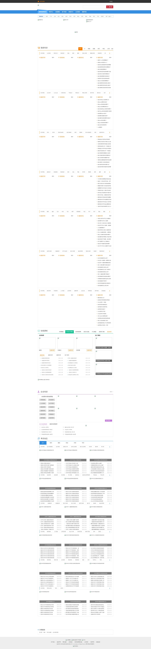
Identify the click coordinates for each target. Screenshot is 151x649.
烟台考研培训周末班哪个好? (103, 164)
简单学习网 (101, 331)
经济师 (90, 446)
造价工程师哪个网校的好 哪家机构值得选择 (72, 522)
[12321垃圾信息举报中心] (83, 639)
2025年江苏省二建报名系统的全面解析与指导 (47, 520)
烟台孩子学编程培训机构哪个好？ (104, 244)
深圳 (47, 16)
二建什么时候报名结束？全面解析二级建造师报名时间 (47, 524)
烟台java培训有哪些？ (102, 120)
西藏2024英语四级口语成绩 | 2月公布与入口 (97, 580)
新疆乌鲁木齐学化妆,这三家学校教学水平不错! (104, 202)
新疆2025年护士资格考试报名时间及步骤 (72, 499)
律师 (44, 632)
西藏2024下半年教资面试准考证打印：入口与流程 (72, 552)
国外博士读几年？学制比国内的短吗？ (97, 610)
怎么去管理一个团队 (102, 302)
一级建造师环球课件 (45, 360)
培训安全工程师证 (45, 367)
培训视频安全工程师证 (73, 362)
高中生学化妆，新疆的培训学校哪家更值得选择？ (104, 195)
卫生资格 (63, 475)
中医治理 (102, 475)
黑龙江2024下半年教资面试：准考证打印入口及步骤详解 (72, 548)
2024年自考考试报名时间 (75, 601)
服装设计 (49, 172)
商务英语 (62, 53)
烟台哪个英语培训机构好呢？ (104, 78)
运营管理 (69, 290)
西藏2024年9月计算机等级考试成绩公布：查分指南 (47, 552)
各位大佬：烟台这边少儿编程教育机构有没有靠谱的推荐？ (104, 223)
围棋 (104, 211)
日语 (88, 559)
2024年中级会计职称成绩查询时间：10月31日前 (72, 471)
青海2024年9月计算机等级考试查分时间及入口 (47, 554)
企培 (108, 48)
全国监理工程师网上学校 (73, 374)
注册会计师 (65, 446)
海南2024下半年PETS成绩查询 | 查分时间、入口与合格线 (47, 578)
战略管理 (76, 290)
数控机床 (62, 172)
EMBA (53, 132)
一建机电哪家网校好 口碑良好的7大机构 (98, 529)
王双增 (78, 350)
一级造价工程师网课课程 (73, 370)
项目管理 (51, 417)
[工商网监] (68, 639)
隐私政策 (98, 642)
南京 (62, 16)
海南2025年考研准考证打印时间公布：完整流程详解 (47, 607)
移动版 (111, 1)
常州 (94, 16)
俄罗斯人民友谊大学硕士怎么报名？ (104, 142)
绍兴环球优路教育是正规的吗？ (104, 283)
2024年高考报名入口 (50, 601)
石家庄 (102, 16)
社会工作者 (71, 531)
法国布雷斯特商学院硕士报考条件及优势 (104, 144)
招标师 (94, 503)
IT (84, 48)
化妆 (73, 172)
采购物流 (51, 414)
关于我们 (53, 642)
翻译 (78, 53)
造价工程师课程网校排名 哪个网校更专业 (72, 527)
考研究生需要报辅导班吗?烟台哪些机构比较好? (104, 160)
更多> (53, 57)
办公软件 (49, 92)
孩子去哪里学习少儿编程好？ (104, 241)
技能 (94, 48)
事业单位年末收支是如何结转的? (97, 470)
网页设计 (77, 92)
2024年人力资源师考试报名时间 (100, 545)
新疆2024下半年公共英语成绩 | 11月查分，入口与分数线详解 (47, 584)
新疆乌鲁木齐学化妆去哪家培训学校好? (104, 204)
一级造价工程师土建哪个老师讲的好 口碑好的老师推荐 (72, 520)
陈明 (40, 350)
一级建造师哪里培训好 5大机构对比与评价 (98, 526)
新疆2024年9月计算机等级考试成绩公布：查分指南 (47, 556)
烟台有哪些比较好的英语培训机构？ (104, 88)
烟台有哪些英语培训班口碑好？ (104, 83)
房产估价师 (64, 251)
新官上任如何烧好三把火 (103, 320)
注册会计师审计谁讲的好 (46, 467)
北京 (59, 16)
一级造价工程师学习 (72, 372)
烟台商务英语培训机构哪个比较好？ (104, 72)
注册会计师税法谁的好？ (46, 463)
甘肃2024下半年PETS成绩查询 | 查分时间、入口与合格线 (47, 586)
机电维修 (55, 172)
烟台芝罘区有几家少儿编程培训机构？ (104, 230)
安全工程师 (73, 503)
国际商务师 (101, 251)
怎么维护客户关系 (101, 311)
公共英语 (49, 53)
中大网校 (94, 331)
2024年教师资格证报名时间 (50, 545)
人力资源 (62, 290)
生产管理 (51, 403)
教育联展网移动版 (78, 642)
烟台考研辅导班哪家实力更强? (104, 153)
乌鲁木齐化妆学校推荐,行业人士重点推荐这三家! (104, 206)
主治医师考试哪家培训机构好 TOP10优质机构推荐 (47, 495)
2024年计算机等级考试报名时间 (75, 545)
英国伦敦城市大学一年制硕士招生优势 (104, 146)
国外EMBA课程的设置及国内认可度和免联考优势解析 (97, 605)
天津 (74, 16)
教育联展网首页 (43, 11)
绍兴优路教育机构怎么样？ (103, 271)
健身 (53, 211)
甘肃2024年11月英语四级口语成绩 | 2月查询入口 (97, 586)
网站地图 (64, 642)
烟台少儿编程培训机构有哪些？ (104, 234)
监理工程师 (49, 251)
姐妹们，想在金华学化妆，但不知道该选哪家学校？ (104, 181)
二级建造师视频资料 (72, 360)
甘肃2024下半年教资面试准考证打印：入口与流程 (72, 558)
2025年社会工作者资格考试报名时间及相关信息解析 (97, 552)
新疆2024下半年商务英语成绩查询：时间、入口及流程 (72, 584)
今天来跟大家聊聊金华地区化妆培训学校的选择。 (104, 179)
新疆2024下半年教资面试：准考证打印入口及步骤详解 (72, 556)
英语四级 (49, 559)
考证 (104, 48)
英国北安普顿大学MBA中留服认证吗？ (97, 607)
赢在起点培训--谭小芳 (69, 427)
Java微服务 (100, 127)
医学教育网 (78, 331)
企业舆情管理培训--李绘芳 (46, 429)
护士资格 (70, 475)
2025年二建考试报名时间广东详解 (47, 526)
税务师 (96, 446)
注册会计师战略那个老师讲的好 (47, 470)
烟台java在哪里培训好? (102, 102)
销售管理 (43, 407)
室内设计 (99, 92)
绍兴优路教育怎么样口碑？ (103, 285)
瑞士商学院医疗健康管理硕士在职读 (72, 614)
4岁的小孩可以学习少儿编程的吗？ (104, 219)
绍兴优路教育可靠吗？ (102, 281)
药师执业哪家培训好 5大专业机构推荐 (98, 492)
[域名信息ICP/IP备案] (76, 639)
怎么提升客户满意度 (102, 313)
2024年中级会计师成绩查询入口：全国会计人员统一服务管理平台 (72, 467)
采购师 (95, 251)
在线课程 (57, 11)
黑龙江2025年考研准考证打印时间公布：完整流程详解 (47, 605)
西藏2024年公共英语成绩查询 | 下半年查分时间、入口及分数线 (47, 580)
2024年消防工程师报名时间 (100, 516)
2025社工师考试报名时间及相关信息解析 (97, 550)
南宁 (107, 16)
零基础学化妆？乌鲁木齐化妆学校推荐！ (104, 190)
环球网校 (61, 331)
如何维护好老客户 (101, 309)
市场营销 (55, 290)
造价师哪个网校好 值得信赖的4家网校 (73, 526)
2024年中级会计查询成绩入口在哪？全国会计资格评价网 (72, 473)
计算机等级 (63, 92)
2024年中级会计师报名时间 (75, 460)
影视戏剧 (78, 211)
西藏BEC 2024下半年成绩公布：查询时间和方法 (72, 580)
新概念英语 (92, 53)
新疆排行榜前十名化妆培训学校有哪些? (104, 186)
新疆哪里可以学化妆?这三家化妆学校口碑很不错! (104, 188)
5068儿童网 (49, 632)
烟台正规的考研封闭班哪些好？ (104, 155)
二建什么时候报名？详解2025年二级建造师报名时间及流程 (47, 529)
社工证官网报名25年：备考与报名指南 (97, 558)
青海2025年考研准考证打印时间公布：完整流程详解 (47, 610)
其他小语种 (84, 53)
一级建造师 (57, 251)
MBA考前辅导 (88, 132)
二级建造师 (57, 503)
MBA (48, 132)
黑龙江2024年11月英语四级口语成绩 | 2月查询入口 (97, 576)
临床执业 (77, 475)
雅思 (73, 53)
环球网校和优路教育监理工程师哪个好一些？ (104, 279)
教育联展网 (42, 1)
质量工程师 (88, 251)
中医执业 (95, 475)
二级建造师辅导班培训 (45, 362)
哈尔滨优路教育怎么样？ (103, 258)
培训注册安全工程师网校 (46, 365)
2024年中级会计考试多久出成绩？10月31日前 (72, 463)
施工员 (88, 503)
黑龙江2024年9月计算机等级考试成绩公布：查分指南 (47, 548)
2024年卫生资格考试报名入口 (101, 488)
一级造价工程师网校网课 (46, 372)
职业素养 (51, 399)
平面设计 (70, 92)
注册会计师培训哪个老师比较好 (47, 469)
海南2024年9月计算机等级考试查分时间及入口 (47, 550)
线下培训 (64, 11)
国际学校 (84, 11)
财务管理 (49, 290)
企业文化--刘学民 (45, 427)
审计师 (102, 446)
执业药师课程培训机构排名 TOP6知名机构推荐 (98, 493)
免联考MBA (101, 132)
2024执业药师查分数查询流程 (97, 497)
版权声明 (59, 642)
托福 (68, 53)
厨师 (95, 172)
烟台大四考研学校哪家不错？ (104, 157)
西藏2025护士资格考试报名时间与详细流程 (72, 495)
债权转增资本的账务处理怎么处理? (97, 467)
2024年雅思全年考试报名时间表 (100, 573)
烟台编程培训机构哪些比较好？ (104, 118)
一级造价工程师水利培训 (46, 370)
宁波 (98, 16)
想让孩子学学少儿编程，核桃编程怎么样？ (104, 225)
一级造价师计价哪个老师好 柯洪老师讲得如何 (72, 524)
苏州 (70, 16)
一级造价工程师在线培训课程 (47, 374)
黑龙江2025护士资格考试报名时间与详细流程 (72, 492)
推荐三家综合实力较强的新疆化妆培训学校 (104, 184)
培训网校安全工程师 (72, 367)
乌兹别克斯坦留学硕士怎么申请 (72, 610)
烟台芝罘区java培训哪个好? (103, 99)
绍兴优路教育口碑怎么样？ (103, 267)
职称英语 (100, 53)
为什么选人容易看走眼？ (103, 316)
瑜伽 (99, 211)
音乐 (58, 211)
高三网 (40, 632)
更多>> (110, 16)
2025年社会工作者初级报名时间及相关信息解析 (97, 554)
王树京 (59, 350)
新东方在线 (86, 331)
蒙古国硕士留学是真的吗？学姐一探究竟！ (72, 612)
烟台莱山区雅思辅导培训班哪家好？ (104, 65)
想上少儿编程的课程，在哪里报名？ (104, 232)
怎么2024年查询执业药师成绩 (97, 501)
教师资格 (49, 531)
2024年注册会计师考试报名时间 (100, 460)
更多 (112, 48)
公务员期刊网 (55, 632)
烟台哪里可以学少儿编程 (103, 220)
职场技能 (103, 290)
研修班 (80, 132)
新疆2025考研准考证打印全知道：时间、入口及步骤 (47, 612)
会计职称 (58, 446)
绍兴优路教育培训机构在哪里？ (104, 276)
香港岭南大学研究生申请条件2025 (104, 139)
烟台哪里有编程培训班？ (103, 115)
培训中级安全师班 (72, 365)
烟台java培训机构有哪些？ (103, 104)
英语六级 (56, 559)
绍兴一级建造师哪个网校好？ (104, 274)
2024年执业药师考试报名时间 (75, 488)
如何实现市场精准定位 (102, 304)
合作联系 (86, 642)
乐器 (84, 211)
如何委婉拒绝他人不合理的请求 (104, 322)
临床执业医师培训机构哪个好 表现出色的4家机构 (47, 492)
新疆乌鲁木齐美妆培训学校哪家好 (104, 197)
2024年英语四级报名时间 (50, 573)
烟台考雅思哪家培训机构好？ (104, 76)
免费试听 (52, 350)
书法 (68, 211)
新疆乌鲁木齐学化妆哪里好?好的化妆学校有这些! (104, 200)
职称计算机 (87, 531)
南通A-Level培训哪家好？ (103, 60)
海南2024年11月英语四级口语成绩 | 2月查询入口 (97, 578)
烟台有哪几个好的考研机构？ (104, 162)
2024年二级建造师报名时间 (50, 516)
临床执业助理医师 (86, 475)
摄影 (100, 172)
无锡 (90, 16)
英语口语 (55, 53)
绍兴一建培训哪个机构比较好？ (104, 265)
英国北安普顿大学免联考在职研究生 (72, 605)
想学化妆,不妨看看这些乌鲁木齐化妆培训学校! (104, 193)
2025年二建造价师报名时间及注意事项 (47, 527)
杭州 (66, 16)
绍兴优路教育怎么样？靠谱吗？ (104, 269)
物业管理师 (80, 251)
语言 (80, 48)
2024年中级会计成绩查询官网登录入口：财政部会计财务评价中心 (72, 469)
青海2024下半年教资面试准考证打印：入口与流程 (72, 554)
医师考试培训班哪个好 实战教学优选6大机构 (47, 499)
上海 (55, 16)
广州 (51, 16)
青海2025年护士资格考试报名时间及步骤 (72, 497)
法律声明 (92, 642)
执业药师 (49, 475)
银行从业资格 (83, 446)
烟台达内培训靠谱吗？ (102, 124)
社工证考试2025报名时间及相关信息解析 (97, 548)
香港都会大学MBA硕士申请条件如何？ (104, 149)
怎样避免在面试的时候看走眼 (104, 318)
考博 (75, 132)
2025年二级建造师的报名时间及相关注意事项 (47, 522)
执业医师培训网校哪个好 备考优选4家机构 (47, 497)
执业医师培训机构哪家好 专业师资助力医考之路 (47, 501)
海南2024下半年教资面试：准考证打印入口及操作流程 (72, 550)
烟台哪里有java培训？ (102, 113)
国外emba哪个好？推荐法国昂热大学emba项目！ (97, 609)
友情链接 (70, 642)
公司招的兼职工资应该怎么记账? (97, 469)
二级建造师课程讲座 (45, 358)
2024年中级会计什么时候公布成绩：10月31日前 (72, 465)
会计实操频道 (50, 446)
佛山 (78, 16)
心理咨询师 (63, 531)
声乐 (89, 211)
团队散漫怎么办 (101, 297)
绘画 (63, 211)
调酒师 (89, 172)
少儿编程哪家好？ (101, 227)
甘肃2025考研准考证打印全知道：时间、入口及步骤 (47, 614)
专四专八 (94, 559)
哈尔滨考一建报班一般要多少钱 (104, 260)
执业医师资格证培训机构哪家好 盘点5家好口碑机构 (47, 493)
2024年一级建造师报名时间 (75, 516)
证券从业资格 (74, 446)
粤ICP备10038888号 (90, 644)
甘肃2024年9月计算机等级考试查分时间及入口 (47, 558)
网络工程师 (84, 92)
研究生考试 (49, 588)
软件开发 (92, 92)
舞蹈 (48, 211)
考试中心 (51, 11)
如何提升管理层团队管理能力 (104, 300)
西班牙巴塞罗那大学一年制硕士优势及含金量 (104, 151)
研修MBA (71, 11)
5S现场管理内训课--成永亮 (46, 434)
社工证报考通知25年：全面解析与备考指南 (97, 556)
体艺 (99, 48)
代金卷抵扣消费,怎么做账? (96, 463)
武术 (94, 211)
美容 (68, 172)
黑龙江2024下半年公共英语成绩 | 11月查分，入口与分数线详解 (47, 576)
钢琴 (73, 211)
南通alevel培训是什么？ (102, 62)
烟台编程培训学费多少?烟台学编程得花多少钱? (104, 237)
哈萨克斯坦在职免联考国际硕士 (72, 608)
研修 (89, 48)
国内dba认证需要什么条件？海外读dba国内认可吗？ (97, 612)
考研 (95, 132)
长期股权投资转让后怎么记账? (97, 465)
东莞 (82, 16)
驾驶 (78, 172)
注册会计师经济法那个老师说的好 (47, 465)
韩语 (101, 559)
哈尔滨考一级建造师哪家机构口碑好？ (104, 263)
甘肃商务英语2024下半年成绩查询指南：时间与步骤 (72, 586)
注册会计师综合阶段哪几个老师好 (47, 473)
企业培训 (78, 11)
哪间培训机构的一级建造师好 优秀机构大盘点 (97, 524)
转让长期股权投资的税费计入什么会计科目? (97, 473)
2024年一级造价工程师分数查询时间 (72, 529)
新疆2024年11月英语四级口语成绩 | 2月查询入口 (97, 584)
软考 (94, 531)
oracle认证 (56, 92)
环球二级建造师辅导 (72, 358)
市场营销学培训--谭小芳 (46, 432)
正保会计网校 (69, 331)
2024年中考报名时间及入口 (100, 601)
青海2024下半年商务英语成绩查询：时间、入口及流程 (72, 582)
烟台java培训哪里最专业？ (103, 106)
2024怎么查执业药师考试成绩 (97, 495)
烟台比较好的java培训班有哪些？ (104, 108)
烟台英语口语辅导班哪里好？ (104, 73)
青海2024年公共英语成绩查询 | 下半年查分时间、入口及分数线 (47, 582)
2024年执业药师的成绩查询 (96, 499)
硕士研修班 (69, 132)
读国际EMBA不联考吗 (95, 614)
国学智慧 (97, 290)
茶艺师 (83, 172)
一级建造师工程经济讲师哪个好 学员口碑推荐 (97, 527)
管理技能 (90, 290)
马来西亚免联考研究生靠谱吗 (72, 606)
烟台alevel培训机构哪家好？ (103, 80)
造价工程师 (72, 251)
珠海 (86, 16)
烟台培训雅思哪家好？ (102, 69)
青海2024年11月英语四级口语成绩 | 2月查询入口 (97, 582)
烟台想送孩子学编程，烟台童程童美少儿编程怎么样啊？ (104, 239)
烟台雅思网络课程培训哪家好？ (104, 67)
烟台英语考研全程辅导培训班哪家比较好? (104, 167)
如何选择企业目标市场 (102, 306)
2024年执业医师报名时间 (50, 488)
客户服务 (51, 410)
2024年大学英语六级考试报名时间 (75, 573)
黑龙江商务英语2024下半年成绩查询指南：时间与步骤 (72, 576)
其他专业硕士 (61, 132)
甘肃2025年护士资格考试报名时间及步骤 (72, 501)
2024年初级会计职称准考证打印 (50, 460)
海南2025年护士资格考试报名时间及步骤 (72, 493)
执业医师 (56, 475)
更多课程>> (108, 420)
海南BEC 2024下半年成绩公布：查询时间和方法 (72, 578)
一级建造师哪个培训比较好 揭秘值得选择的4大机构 (97, 520)
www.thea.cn (75, 644)
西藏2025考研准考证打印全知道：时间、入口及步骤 (47, 609)
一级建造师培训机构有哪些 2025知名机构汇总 (97, 522)
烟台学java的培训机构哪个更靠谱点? (104, 111)
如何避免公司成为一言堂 (103, 325)
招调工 (99, 531)
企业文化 (83, 290)
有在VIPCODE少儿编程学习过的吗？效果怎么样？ (104, 246)
